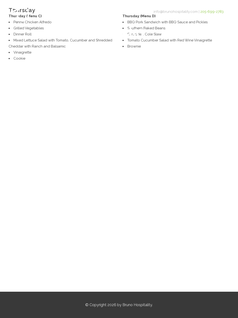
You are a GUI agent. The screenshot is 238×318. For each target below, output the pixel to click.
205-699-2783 (212, 12)
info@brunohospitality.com (176, 12)
